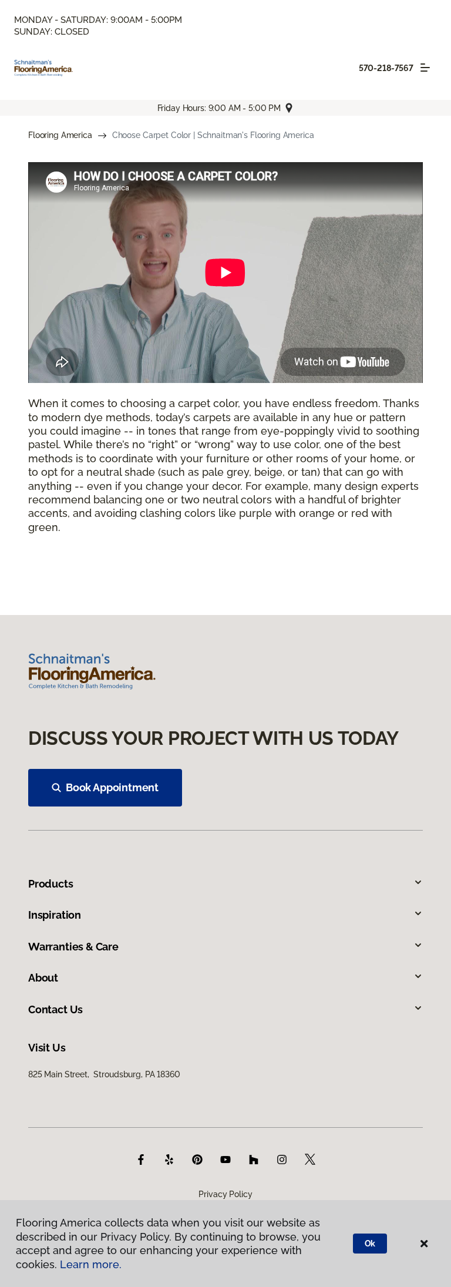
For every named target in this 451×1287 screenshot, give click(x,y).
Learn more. (91, 1264)
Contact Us (55, 1009)
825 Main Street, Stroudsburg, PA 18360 (104, 1074)
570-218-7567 (386, 68)
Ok (370, 1243)
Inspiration (54, 915)
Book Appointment (112, 787)
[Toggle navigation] (425, 67)
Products (50, 884)
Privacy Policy (225, 1194)
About (43, 978)
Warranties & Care (73, 946)
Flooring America (60, 135)
